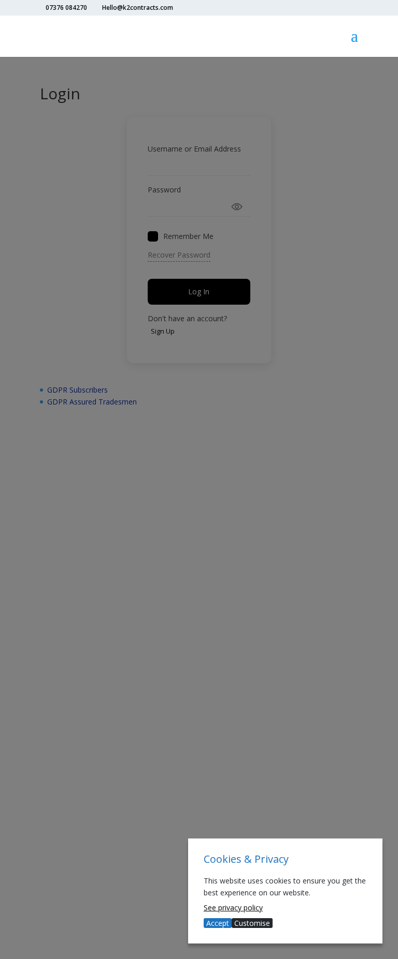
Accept (217, 923)
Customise (252, 923)
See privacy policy (233, 907)
